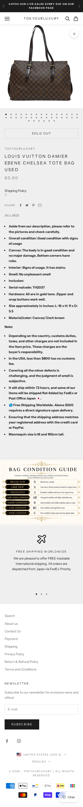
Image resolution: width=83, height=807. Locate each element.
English (39, 761)
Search (10, 616)
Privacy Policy (14, 654)
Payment (11, 639)
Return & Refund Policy (21, 662)
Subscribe (22, 724)
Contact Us (13, 631)
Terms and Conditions (20, 669)
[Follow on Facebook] (7, 741)
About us (11, 624)
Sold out (41, 133)
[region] (41, 560)
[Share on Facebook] (20, 205)
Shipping (11, 646)
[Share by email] (40, 205)
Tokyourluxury (20, 148)
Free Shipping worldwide (41, 551)
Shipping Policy (16, 191)
